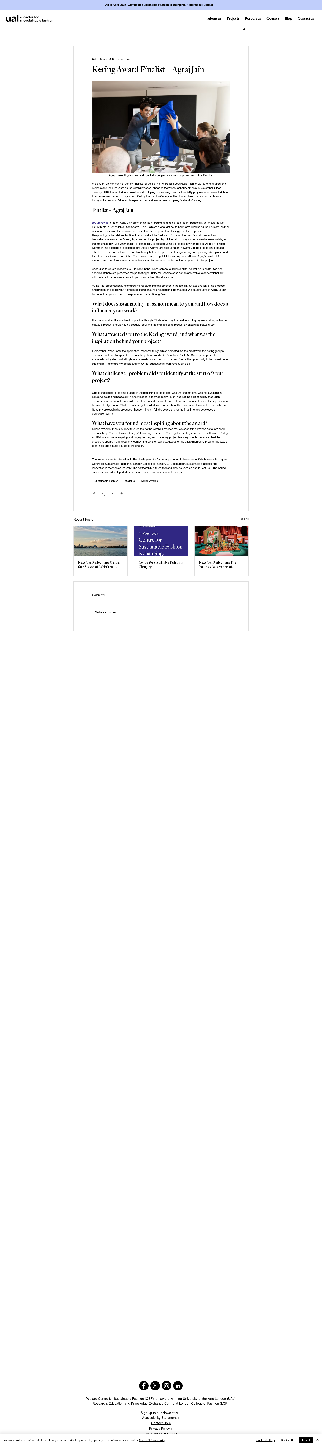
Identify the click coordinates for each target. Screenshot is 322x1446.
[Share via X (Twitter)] (103, 494)
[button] (244, 28)
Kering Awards (149, 480)
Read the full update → (201, 5)
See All (244, 518)
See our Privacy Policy (152, 1440)
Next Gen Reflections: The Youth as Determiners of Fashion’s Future (217, 565)
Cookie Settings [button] (265, 1440)
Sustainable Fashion (106, 480)
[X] (155, 1385)
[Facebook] (144, 1385)
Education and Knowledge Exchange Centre (141, 1403)
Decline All (287, 1440)
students (130, 480)
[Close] (317, 1440)
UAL (165, 1434)
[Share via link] (121, 494)
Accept (306, 1440)
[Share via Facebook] (94, 494)
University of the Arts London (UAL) (209, 1398)
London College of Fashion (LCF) (203, 1403)
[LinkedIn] (178, 1385)
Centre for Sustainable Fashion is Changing (161, 565)
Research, (100, 1403)
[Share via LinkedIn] (112, 494)
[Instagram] (166, 1385)
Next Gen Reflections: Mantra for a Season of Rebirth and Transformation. (98, 565)
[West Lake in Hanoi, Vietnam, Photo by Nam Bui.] (100, 541)
